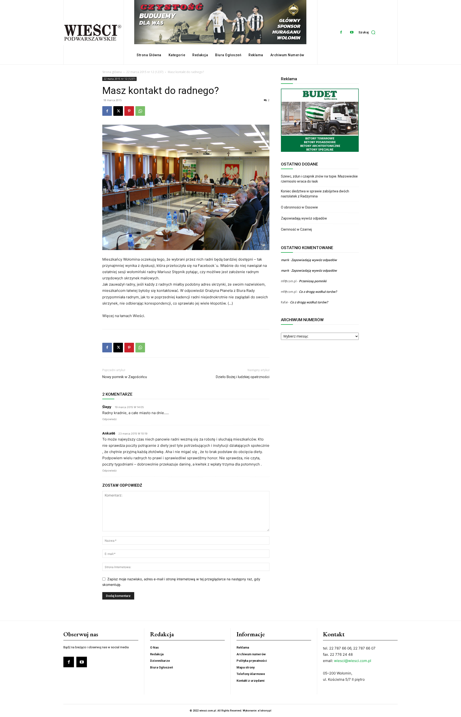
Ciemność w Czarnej (297, 229)
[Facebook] (341, 32)
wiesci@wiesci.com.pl (352, 660)
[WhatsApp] (140, 111)
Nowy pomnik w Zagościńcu (124, 377)
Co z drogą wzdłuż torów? (318, 291)
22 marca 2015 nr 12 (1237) (144, 72)
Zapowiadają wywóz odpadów (304, 218)
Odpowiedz (109, 419)
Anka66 (108, 433)
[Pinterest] (129, 111)
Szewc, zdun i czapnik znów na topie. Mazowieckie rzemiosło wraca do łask (319, 178)
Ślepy (106, 406)
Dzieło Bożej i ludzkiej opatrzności (242, 377)
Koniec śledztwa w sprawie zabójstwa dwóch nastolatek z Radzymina (315, 193)
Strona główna (112, 72)
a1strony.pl (264, 710)
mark (285, 260)
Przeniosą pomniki (313, 281)
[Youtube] (352, 32)
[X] (118, 111)
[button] (368, 32)
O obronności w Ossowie (300, 207)
